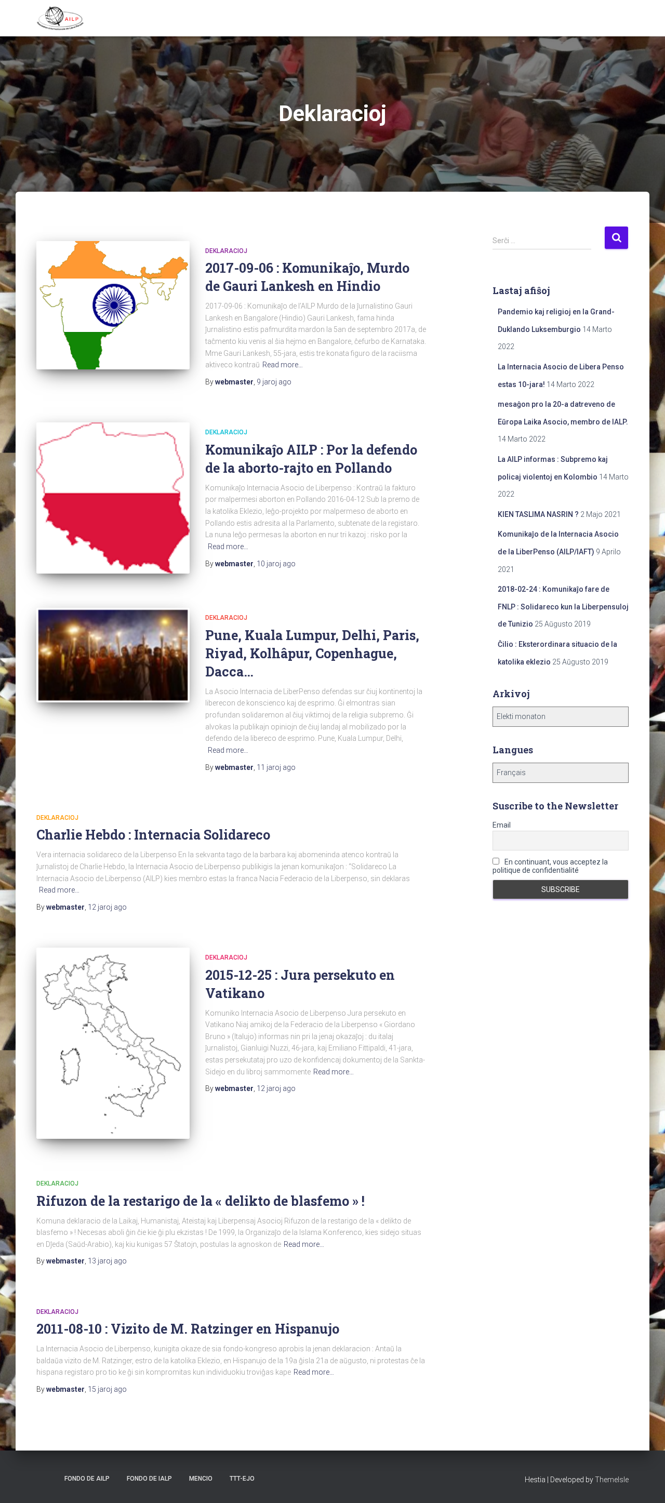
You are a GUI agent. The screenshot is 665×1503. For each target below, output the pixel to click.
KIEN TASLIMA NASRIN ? (538, 514)
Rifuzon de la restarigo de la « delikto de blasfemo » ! (200, 1200)
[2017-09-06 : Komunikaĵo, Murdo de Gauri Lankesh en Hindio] (113, 305)
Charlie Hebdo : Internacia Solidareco (153, 834)
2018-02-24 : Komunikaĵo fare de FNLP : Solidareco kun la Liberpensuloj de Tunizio (563, 606)
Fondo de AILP (86, 1478)
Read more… (282, 365)
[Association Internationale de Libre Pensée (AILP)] (60, 18)
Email (502, 825)
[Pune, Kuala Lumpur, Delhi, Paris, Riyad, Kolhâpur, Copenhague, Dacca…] (113, 655)
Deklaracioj (226, 251)
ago (274, 382)
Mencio (200, 1478)
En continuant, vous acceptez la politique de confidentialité (550, 866)
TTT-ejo (242, 1478)
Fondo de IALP (149, 1478)
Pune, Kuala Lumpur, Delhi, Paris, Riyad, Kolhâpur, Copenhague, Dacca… (312, 653)
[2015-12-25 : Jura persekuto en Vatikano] (113, 1043)
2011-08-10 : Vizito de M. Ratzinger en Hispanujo (187, 1328)
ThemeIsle (612, 1479)
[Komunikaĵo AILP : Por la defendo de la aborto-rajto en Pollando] (113, 497)
